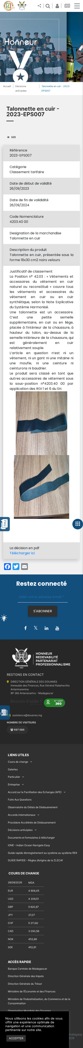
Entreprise (14, 784)
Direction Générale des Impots (26, 976)
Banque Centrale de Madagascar (27, 968)
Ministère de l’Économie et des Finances (31, 991)
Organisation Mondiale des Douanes (29, 1010)
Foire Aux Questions (19, 799)
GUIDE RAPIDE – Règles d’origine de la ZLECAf (35, 860)
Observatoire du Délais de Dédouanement (32, 807)
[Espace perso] (56, 5)
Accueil (7, 86)
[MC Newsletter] (67, 5)
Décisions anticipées (20, 830)
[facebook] (25, 628)
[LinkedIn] (46, 628)
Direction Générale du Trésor (25, 983)
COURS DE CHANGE (23, 873)
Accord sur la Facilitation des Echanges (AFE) (35, 792)
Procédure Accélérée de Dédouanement (32, 822)
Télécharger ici (22, 553)
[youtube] (57, 628)
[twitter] (35, 628)
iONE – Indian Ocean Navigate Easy (29, 845)
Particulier (14, 776)
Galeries (13, 769)
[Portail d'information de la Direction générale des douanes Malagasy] (22, 6)
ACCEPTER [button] (16, 1038)
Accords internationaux (21, 814)
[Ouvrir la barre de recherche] (47, 5)
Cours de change (18, 761)
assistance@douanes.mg (27, 715)
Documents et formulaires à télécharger (31, 837)
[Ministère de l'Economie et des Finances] (9, 6)
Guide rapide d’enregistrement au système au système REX (42, 852)
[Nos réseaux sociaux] (39, 5)
